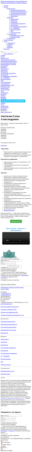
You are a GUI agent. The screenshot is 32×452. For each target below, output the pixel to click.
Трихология (14, 20)
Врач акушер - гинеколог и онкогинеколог (16, 229)
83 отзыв (3, 132)
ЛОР (12, 31)
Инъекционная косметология (19, 11)
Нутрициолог (14, 25)
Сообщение (4, 267)
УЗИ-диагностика (16, 32)
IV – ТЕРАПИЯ (15, 28)
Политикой (24, 275)
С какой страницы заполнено (9, 269)
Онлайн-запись (16, 221)
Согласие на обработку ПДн (8, 309)
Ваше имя (3, 260)
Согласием (4, 276)
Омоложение (14, 16)
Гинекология (14, 22)
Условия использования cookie (9, 312)
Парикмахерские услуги (17, 35)
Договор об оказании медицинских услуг (12, 315)
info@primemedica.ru (6, 304)
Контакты (6, 49)
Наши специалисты (6, 112)
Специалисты (11, 43)
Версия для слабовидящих (13, 101)
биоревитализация (9, 210)
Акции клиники (8, 40)
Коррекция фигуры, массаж (18, 14)
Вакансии (10, 47)
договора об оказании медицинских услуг (12, 398)
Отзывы (9, 46)
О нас (5, 41)
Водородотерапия (15, 29)
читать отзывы (5, 289)
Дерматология (14, 19)
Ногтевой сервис (15, 37)
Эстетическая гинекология (18, 23)
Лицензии (10, 44)
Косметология (11, 8)
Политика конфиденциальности (10, 306)
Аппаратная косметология (18, 10)
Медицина (10, 17)
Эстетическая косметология (18, 13)
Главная (6, 5)
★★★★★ (3, 129)
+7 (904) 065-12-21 (6, 295)
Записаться (4, 145)
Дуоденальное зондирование (19, 26)
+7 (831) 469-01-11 (8, 54)
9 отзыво (3, 138)
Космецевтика (11, 38)
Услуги (6, 7)
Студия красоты (11, 34)
